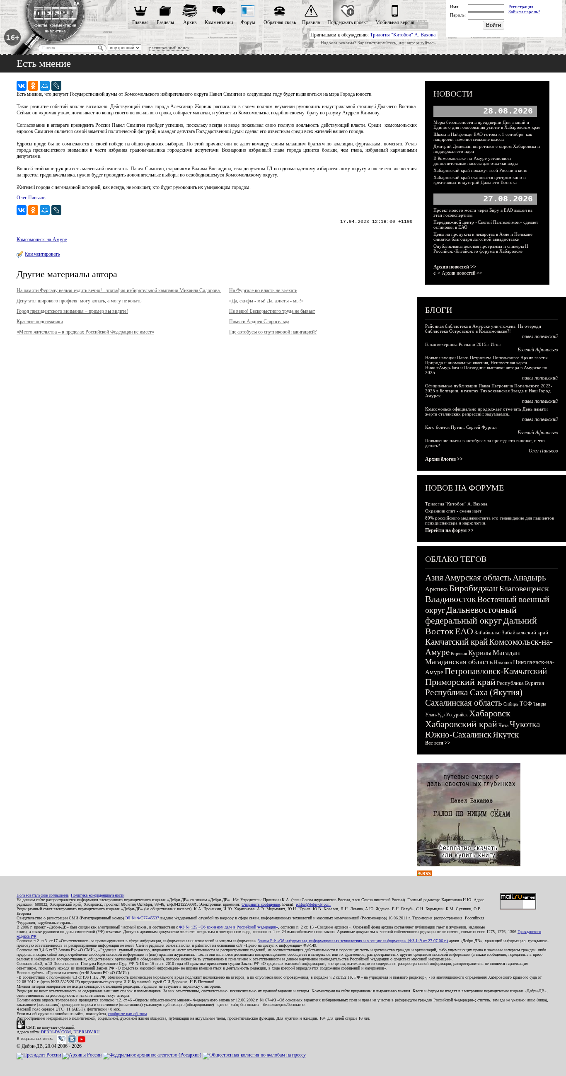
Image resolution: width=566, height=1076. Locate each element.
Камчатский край (456, 642)
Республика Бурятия (520, 683)
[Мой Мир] (45, 86)
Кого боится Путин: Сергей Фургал (460, 427)
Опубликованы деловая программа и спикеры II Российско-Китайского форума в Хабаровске (480, 249)
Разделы (165, 22)
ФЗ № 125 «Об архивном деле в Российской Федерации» (228, 927)
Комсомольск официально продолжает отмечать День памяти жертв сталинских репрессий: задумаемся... (486, 411)
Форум (248, 22)
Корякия (459, 653)
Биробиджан (473, 588)
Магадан (506, 652)
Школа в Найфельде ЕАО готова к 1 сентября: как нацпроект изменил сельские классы (482, 137)
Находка (503, 662)
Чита (503, 725)
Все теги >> (437, 743)
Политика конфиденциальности (97, 895)
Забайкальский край (525, 632)
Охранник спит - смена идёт (453, 510)
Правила (311, 22)
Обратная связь (280, 22)
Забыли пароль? (524, 11)
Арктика (436, 589)
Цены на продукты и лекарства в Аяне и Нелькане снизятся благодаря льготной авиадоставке (482, 237)
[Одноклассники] (33, 86)
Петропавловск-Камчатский (496, 671)
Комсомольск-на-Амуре (42, 239)
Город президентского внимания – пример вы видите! (72, 311)
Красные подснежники (40, 321)
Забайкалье (487, 632)
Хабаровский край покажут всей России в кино (480, 170)
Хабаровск (489, 713)
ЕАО (464, 631)
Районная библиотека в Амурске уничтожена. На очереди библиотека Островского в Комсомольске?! (483, 329)
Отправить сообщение (261, 904)
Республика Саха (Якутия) (473, 692)
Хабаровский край (461, 724)
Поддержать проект (347, 22)
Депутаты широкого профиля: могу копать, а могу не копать (79, 301)
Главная (140, 22)
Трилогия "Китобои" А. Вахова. (403, 35)
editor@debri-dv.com (313, 904)
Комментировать (42, 254)
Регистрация (520, 6)
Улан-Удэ (435, 715)
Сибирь (510, 703)
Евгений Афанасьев (538, 350)
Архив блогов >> (444, 459)
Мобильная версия (394, 22)
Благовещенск (524, 588)
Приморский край (460, 682)
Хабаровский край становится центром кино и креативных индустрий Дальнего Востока (479, 180)
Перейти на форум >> (449, 530)
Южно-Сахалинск (458, 735)
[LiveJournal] (56, 86)
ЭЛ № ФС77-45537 (142, 918)
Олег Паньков (31, 198)
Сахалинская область (463, 703)
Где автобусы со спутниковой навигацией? (273, 332)
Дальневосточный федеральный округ (471, 615)
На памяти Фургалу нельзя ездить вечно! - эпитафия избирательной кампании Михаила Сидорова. (119, 290)
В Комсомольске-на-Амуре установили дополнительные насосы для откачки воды (475, 161)
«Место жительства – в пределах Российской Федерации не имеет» (85, 332)
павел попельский (540, 336)
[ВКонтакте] (22, 86)
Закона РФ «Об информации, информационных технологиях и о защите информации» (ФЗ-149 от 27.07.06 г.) (353, 940)
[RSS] (424, 875)
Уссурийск (457, 715)
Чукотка (525, 724)
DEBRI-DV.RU (86, 1032)
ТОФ (526, 704)
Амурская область (478, 578)
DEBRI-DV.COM (56, 1032)
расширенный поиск (169, 47)
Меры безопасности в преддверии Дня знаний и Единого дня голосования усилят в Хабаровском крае (486, 125)
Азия (434, 578)
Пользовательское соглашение (42, 895)
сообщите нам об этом (127, 1013)
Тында (539, 704)
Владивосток (450, 599)
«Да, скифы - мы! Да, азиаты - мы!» (266, 301)
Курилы (479, 653)
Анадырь (529, 578)
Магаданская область (459, 662)
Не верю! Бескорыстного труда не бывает (272, 311)
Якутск (506, 735)
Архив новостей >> (454, 267)
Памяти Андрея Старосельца (259, 321)
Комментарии (219, 22)
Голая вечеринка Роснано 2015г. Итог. (463, 344)
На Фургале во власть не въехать (263, 290)
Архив (190, 22)
